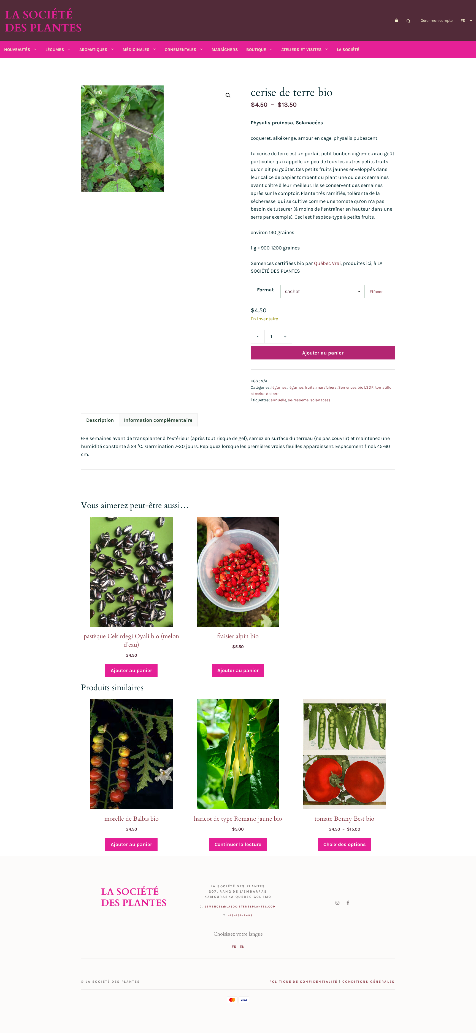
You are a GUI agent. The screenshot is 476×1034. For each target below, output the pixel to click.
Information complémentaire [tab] (158, 420)
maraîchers (326, 387)
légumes (279, 387)
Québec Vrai (327, 263)
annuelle (278, 400)
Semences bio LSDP (356, 387)
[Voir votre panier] (396, 21)
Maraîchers (225, 49)
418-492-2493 (240, 915)
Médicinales (136, 49)
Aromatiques (93, 49)
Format (265, 290)
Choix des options (344, 844)
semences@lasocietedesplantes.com (240, 906)
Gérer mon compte (437, 20)
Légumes (54, 49)
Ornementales (180, 49)
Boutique (256, 49)
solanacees (320, 400)
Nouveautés (17, 49)
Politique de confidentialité (303, 982)
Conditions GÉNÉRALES (368, 982)
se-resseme (298, 400)
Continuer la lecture (238, 844)
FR (234, 946)
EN (242, 946)
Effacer (376, 291)
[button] (228, 95)
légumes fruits (301, 387)
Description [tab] (100, 420)
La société (348, 49)
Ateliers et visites (301, 49)
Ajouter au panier (323, 353)
